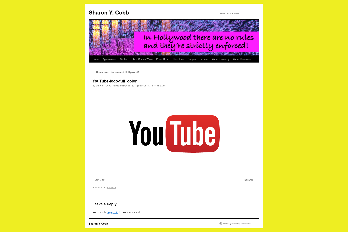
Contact (124, 59)
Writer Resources (242, 59)
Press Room (162, 59)
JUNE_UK (100, 179)
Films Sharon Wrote (142, 59)
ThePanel (248, 179)
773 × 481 (154, 85)
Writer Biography (220, 59)
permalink (111, 187)
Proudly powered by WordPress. (237, 223)
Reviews (204, 59)
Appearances (109, 59)
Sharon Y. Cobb (109, 12)
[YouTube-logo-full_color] (174, 133)
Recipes (191, 59)
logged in (112, 212)
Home (96, 59)
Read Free (178, 59)
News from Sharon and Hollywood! (115, 72)
